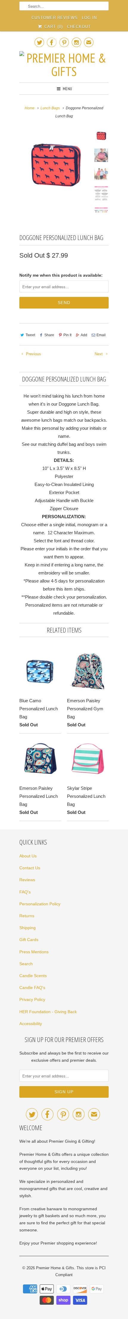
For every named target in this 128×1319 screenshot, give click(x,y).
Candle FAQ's (32, 987)
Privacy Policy (32, 999)
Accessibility (30, 1023)
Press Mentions (34, 951)
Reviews (27, 879)
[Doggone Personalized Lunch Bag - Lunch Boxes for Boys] (55, 164)
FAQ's (25, 892)
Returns (26, 915)
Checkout (79, 26)
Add (84, 335)
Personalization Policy (39, 903)
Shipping (27, 927)
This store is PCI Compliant (80, 1271)
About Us (28, 856)
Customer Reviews (55, 17)
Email (101, 335)
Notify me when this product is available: (61, 275)
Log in (89, 17)
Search (26, 963)
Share (49, 335)
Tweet (30, 335)
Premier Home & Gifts (55, 1268)
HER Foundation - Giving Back (48, 1011)
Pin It (67, 335)
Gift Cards (28, 939)
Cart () (53, 26)
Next (99, 354)
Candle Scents (33, 975)
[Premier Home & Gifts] (64, 64)
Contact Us (29, 867)
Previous (33, 354)
